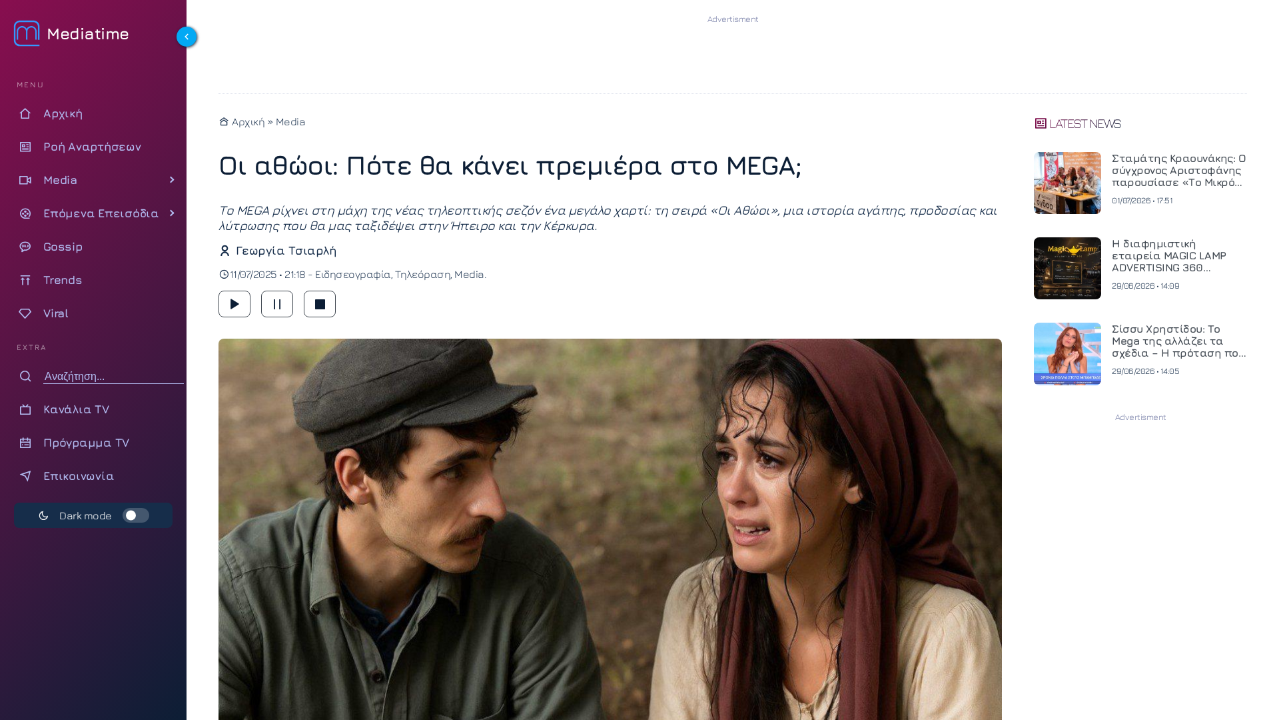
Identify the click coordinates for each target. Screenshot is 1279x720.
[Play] (234, 304)
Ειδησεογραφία (353, 274)
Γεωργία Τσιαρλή (286, 250)
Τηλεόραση (423, 274)
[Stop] (320, 304)
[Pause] (277, 304)
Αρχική (247, 121)
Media (291, 121)
